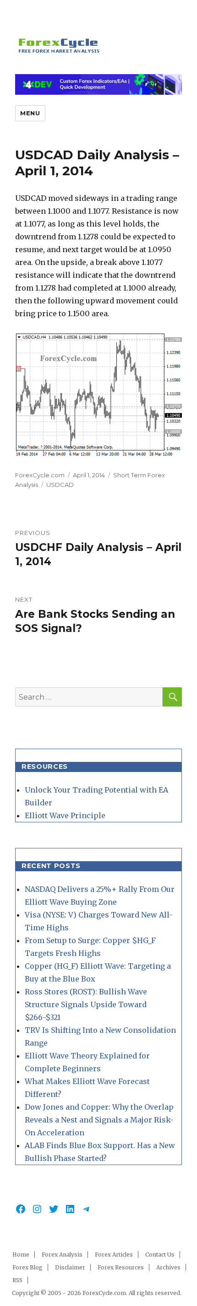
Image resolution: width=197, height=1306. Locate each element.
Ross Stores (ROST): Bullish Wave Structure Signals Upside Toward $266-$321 (86, 1004)
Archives (168, 1267)
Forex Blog (27, 1267)
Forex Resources (121, 1267)
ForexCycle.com (40, 475)
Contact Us (160, 1254)
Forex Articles (114, 1254)
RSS (17, 1280)
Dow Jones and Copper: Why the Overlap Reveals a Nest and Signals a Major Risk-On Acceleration (99, 1119)
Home (20, 1254)
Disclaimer (70, 1267)
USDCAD (60, 484)
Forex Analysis (62, 1254)
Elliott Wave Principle (65, 815)
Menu (30, 113)
